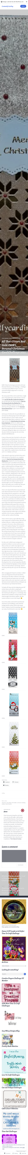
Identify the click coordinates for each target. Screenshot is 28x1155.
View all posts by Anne (15, 839)
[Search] (25, 974)
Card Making (5, 338)
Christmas (4, 802)
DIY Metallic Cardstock (16, 802)
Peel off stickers (9, 804)
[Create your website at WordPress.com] (14, 1)
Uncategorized (16, 338)
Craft (10, 338)
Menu (23, 6)
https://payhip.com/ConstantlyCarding (10, 927)
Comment (20, 865)
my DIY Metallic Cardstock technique (14, 399)
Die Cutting (9, 802)
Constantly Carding (7, 6)
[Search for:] (14, 974)
